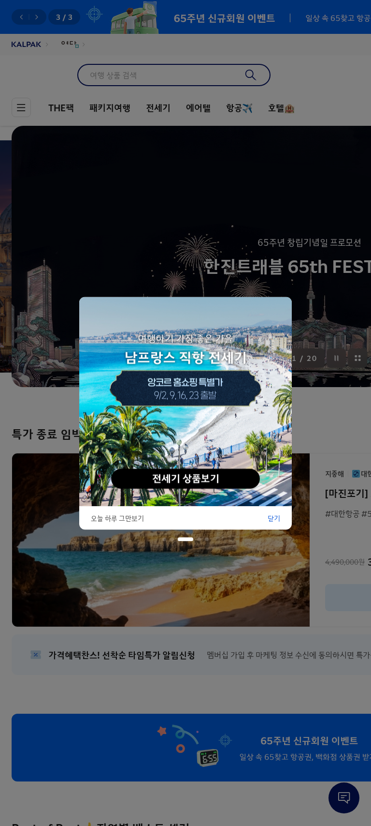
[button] (164, 539)
